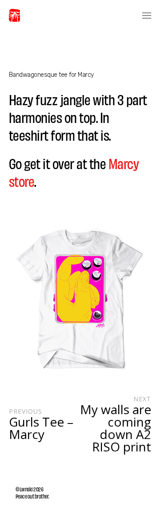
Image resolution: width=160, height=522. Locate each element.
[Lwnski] (14, 16)
